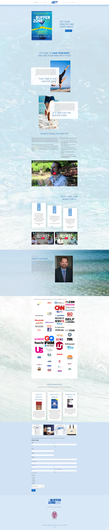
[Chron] (70, 307)
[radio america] (39, 365)
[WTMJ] (49, 362)
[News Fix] (60, 321)
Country (56, 472)
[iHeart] (60, 361)
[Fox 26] (60, 339)
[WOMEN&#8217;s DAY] (39, 343)
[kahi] (49, 370)
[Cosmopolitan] (70, 304)
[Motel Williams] (39, 323)
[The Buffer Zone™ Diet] (54, 2)
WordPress (65, 525)
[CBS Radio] (49, 355)
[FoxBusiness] (70, 339)
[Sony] (60, 318)
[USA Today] (49, 346)
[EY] (39, 304)
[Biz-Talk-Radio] (39, 369)
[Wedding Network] (60, 346)
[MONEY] (60, 324)
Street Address (34, 461)
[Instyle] (60, 330)
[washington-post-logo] (70, 344)
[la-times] (60, 327)
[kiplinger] (39, 330)
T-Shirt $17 (33, 481)
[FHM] (49, 342)
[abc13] (60, 312)
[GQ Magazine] (49, 338)
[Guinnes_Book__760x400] (70, 334)
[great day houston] (60, 335)
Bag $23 (33, 477)
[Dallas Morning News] (60, 303)
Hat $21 (33, 478)
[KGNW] (70, 369)
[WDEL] (49, 366)
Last (55, 446)
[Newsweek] (39, 320)
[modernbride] (70, 324)
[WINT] (70, 364)
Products (33, 475)
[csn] (70, 302)
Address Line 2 (34, 465)
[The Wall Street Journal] (39, 315)
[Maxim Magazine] (39, 326)
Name (33, 442)
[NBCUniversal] (49, 322)
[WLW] (39, 357)
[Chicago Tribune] (70, 310)
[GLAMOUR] (39, 339)
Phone (33, 453)
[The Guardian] (60, 315)
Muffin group (50, 525)
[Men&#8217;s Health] (60, 354)
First (32, 446)
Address (33, 457)
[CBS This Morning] (49, 314)
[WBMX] (60, 371)
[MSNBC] (70, 322)
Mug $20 (33, 480)
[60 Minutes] (70, 314)
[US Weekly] (39, 350)
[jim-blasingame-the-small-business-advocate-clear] (60, 367)
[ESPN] (49, 303)
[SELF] (70, 319)
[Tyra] (70, 347)
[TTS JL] (49, 349)
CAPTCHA (33, 483)
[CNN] (60, 308)
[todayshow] (70, 357)
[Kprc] (49, 329)
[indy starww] (70, 331)
